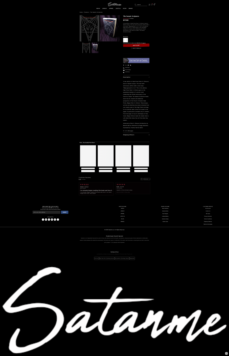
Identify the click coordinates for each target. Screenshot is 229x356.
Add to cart (136, 45)
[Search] (141, 4)
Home (81, 12)
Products (86, 12)
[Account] (149, 4)
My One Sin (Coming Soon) (107, 258)
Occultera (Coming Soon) (122, 258)
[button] (126, 18)
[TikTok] (52, 219)
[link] (88, 168)
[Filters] (142, 179)
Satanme (132, 258)
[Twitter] (125, 65)
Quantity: (125, 36)
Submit (64, 212)
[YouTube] (55, 219)
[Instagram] (46, 219)
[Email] (130, 65)
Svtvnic (97, 258)
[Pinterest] (128, 65)
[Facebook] (123, 65)
